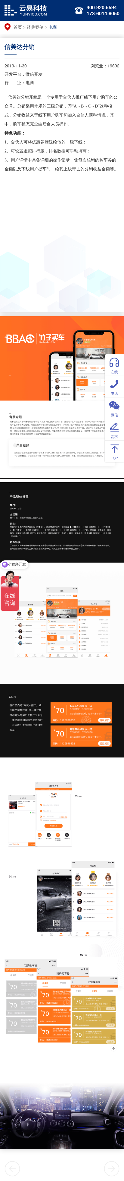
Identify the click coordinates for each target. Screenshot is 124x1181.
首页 (18, 27)
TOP (114, 457)
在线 (114, 371)
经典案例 (35, 27)
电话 (114, 393)
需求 (114, 436)
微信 (114, 414)
